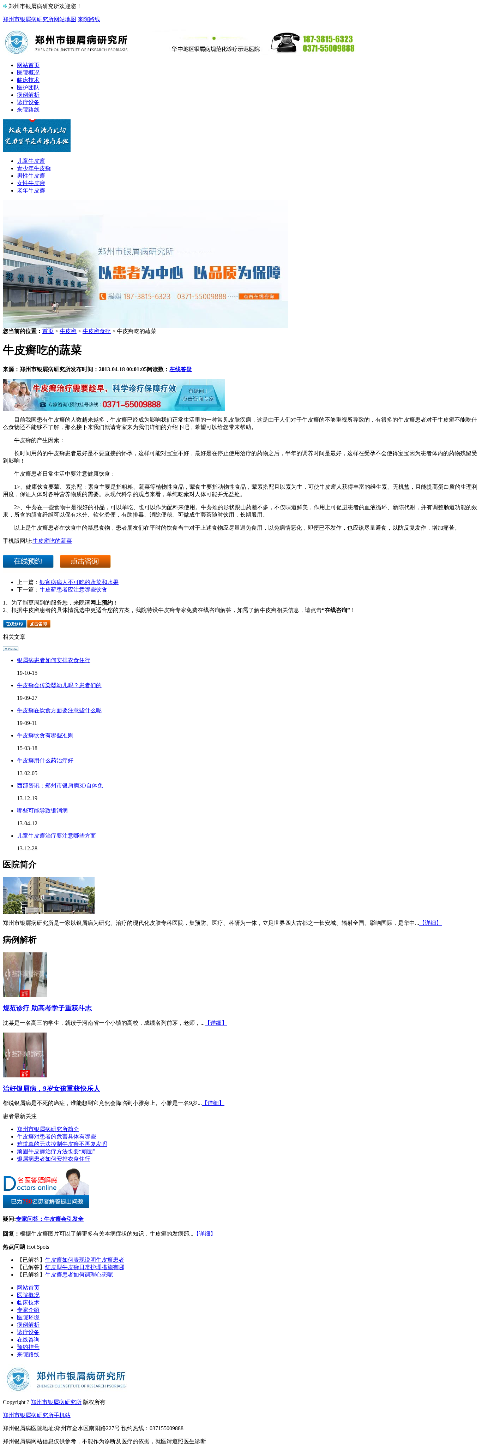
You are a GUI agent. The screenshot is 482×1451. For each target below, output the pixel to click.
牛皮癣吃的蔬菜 (52, 541)
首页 (48, 331)
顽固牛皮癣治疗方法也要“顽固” (56, 1151)
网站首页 (28, 65)
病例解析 (28, 95)
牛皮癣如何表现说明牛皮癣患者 (84, 1260)
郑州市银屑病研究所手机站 (37, 1415)
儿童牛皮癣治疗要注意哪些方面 (56, 836)
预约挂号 (28, 1347)
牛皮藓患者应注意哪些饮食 (73, 590)
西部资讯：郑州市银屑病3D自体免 (60, 786)
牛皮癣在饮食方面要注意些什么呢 (59, 710)
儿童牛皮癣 (31, 161)
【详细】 (430, 923)
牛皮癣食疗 (97, 331)
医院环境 (28, 1317)
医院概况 (28, 73)
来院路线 (89, 19)
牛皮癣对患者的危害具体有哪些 (56, 1137)
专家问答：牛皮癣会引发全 (50, 1219)
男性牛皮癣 (31, 176)
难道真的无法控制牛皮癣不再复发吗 (62, 1144)
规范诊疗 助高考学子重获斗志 (47, 1008)
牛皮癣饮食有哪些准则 (45, 735)
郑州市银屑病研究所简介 (48, 1129)
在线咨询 (28, 1340)
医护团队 (28, 87)
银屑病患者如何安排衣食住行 (53, 660)
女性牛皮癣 (31, 183)
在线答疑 (180, 369)
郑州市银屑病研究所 (28, 19)
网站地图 (65, 19)
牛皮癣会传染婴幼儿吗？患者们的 (59, 685)
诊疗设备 (28, 102)
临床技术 (28, 80)
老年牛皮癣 (31, 191)
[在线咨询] (114, 409)
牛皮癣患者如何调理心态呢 (79, 1275)
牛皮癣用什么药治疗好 (45, 760)
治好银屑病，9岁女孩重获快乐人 (51, 1088)
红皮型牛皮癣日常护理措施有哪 (84, 1267)
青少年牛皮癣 (34, 168)
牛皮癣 (68, 331)
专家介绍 (28, 1310)
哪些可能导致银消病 (42, 811)
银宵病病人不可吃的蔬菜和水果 (79, 582)
